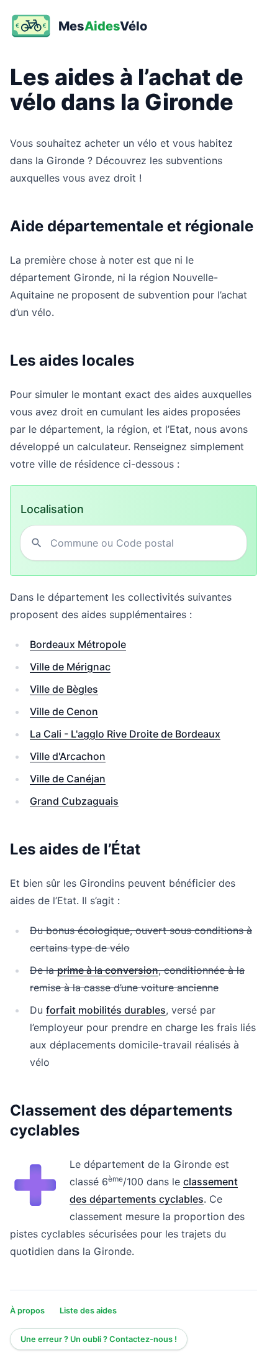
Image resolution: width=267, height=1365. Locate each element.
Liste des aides (88, 1310)
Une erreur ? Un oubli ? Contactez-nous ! (98, 1339)
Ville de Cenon (64, 711)
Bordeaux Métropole (78, 644)
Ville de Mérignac (70, 666)
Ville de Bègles (64, 689)
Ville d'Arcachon (68, 756)
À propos (27, 1310)
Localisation (52, 509)
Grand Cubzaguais (74, 801)
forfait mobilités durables (106, 1010)
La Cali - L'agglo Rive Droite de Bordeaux (125, 734)
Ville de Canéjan (68, 778)
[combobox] (143, 543)
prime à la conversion (107, 970)
